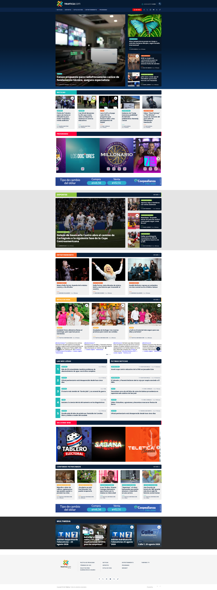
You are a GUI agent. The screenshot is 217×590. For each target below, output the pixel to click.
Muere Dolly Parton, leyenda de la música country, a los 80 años (72, 276)
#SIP (134, 351)
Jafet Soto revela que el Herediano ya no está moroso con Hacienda (144, 79)
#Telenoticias (60, 351)
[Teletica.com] (69, 4)
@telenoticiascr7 (61, 343)
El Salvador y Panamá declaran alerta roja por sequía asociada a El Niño (135, 380)
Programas (103, 10)
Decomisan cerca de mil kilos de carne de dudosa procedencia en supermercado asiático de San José (135, 391)
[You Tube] (153, 10)
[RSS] (156, 10)
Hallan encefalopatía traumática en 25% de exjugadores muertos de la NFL (144, 240)
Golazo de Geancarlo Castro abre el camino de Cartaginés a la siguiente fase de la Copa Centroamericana (90, 223)
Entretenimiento (91, 10)
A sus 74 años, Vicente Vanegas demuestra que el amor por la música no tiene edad (108, 485)
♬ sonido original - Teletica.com (126, 352)
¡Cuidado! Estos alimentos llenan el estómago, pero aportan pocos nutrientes (72, 321)
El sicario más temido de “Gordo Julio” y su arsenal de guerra (81, 391)
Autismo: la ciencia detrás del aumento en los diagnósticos (81, 402)
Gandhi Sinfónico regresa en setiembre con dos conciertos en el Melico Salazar (144, 276)
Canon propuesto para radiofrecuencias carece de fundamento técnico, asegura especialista (90, 50)
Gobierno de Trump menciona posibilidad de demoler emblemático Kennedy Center (130, 112)
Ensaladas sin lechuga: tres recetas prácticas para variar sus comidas (108, 321)
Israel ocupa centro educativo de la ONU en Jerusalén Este (135, 369)
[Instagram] (150, 10)
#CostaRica (67, 351)
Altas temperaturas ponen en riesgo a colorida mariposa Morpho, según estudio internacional (144, 32)
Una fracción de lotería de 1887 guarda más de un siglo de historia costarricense (151, 485)
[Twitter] (147, 10)
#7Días (133, 349)
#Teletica (78, 349)
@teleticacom (118, 343)
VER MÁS (155, 255)
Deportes (68, 10)
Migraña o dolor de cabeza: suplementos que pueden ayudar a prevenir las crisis (65, 485)
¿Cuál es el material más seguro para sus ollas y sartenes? (144, 321)
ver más (155, 194)
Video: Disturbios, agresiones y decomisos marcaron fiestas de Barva (135, 402)
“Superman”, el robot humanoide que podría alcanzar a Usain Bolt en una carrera (130, 485)
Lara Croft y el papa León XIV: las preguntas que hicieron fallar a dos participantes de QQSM (108, 112)
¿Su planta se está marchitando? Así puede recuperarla (86, 485)
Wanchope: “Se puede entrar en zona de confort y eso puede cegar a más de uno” (144, 221)
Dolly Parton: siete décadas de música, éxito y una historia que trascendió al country (108, 276)
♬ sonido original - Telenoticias (94, 349)
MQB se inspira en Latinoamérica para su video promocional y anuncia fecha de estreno (144, 62)
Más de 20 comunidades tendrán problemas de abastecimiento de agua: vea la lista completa (81, 369)
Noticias (59, 10)
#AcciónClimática (127, 351)
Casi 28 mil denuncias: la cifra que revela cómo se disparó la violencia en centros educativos (86, 112)
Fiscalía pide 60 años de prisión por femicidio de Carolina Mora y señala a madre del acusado (81, 413)
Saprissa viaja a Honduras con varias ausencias (144, 204)
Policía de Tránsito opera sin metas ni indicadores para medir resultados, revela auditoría (65, 112)
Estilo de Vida (78, 10)
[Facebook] (144, 10)
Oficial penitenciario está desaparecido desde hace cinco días (81, 380)
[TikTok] (159, 10)
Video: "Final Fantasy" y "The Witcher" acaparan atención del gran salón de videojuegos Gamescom (151, 112)
